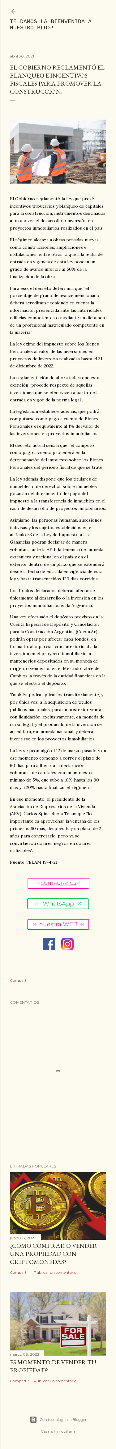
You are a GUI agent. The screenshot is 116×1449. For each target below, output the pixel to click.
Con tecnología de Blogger (63, 1419)
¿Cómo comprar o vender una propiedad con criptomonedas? (53, 1254)
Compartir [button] (19, 980)
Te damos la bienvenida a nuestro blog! (51, 25)
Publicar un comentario (55, 1272)
